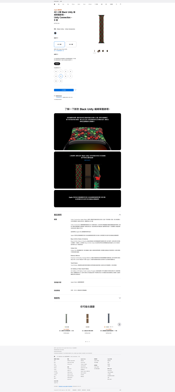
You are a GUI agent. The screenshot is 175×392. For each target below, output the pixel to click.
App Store (69, 379)
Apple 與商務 (96, 360)
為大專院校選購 (96, 368)
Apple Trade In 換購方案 (85, 371)
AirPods (55, 371)
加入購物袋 (64, 90)
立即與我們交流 (59, 97)
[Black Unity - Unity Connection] (55, 33)
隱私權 (109, 364)
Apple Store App (84, 367)
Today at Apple (84, 364)
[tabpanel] (101, 28)
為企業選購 (96, 362)
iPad (55, 364)
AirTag (55, 374)
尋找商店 (82, 360)
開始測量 (57, 63)
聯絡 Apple (110, 379)
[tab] (94, 51)
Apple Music (69, 372)
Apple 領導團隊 (110, 372)
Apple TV (69, 370)
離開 (61, 1)
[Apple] (54, 356)
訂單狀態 (82, 374)
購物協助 (82, 376)
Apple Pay (56, 382)
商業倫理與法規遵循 (111, 375)
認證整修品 (83, 369)
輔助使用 (109, 360)
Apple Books (69, 377)
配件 (55, 376)
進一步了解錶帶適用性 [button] (58, 50)
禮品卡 (55, 378)
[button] (116, 4)
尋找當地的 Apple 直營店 (63, 386)
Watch (55, 367)
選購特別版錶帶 (87, 160)
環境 (108, 362)
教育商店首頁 (56, 1)
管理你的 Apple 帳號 (71, 360)
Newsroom (110, 370)
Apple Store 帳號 (70, 362)
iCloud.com (69, 364)
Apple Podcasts (70, 375)
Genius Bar (83, 362)
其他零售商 (70, 386)
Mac (55, 362)
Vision (55, 369)
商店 (55, 360)
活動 (108, 377)
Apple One (69, 368)
